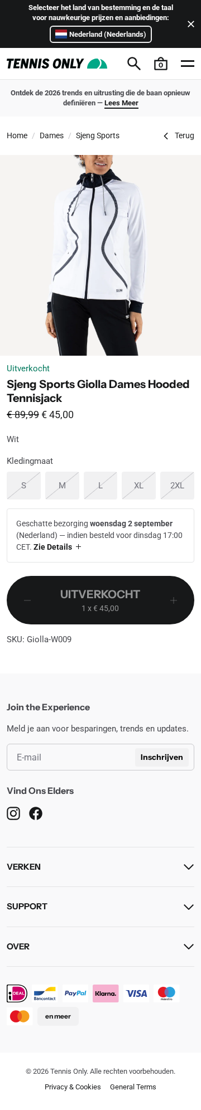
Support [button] (27, 906)
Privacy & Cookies (73, 1087)
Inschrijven (162, 757)
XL (145, 485)
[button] (160, 63)
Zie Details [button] (53, 546)
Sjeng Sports (97, 135)
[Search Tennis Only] (134, 63)
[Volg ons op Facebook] (35, 813)
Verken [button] (24, 866)
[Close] (188, 24)
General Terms (133, 1087)
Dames (52, 135)
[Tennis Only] (57, 63)
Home (17, 135)
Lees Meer (121, 103)
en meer (58, 1016)
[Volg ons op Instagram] (13, 813)
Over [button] (18, 946)
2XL (182, 485)
